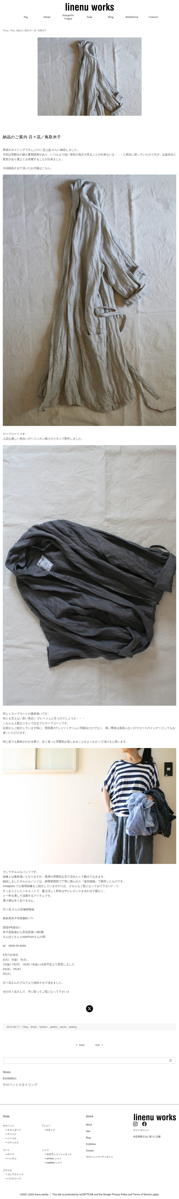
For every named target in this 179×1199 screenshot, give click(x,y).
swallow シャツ (54, 1162)
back (81, 1045)
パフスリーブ (14, 1178)
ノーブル (11, 1138)
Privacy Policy (119, 1194)
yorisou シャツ (54, 1158)
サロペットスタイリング (20, 1084)
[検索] (171, 1060)
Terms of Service (142, 1194)
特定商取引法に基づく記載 (147, 1136)
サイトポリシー (141, 1130)
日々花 (47, 150)
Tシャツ (46, 1125)
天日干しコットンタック (59, 1154)
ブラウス (7, 1170)
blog (12, 30)
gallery (54, 1026)
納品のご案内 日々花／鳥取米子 (31, 30)
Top (26, 17)
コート (6, 1150)
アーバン (11, 1134)
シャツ (45, 1150)
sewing (73, 1026)
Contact (153, 17)
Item (89, 17)
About (47, 17)
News (7, 1071)
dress (34, 1026)
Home (6, 30)
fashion (44, 1026)
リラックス (13, 1142)
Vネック (51, 1129)
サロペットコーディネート (99, 1156)
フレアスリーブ (15, 1174)
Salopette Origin (68, 17)
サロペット (8, 1125)
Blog (110, 17)
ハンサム (11, 1158)
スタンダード (14, 1129)
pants (63, 1026)
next (97, 1045)
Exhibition (132, 17)
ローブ (10, 1154)
